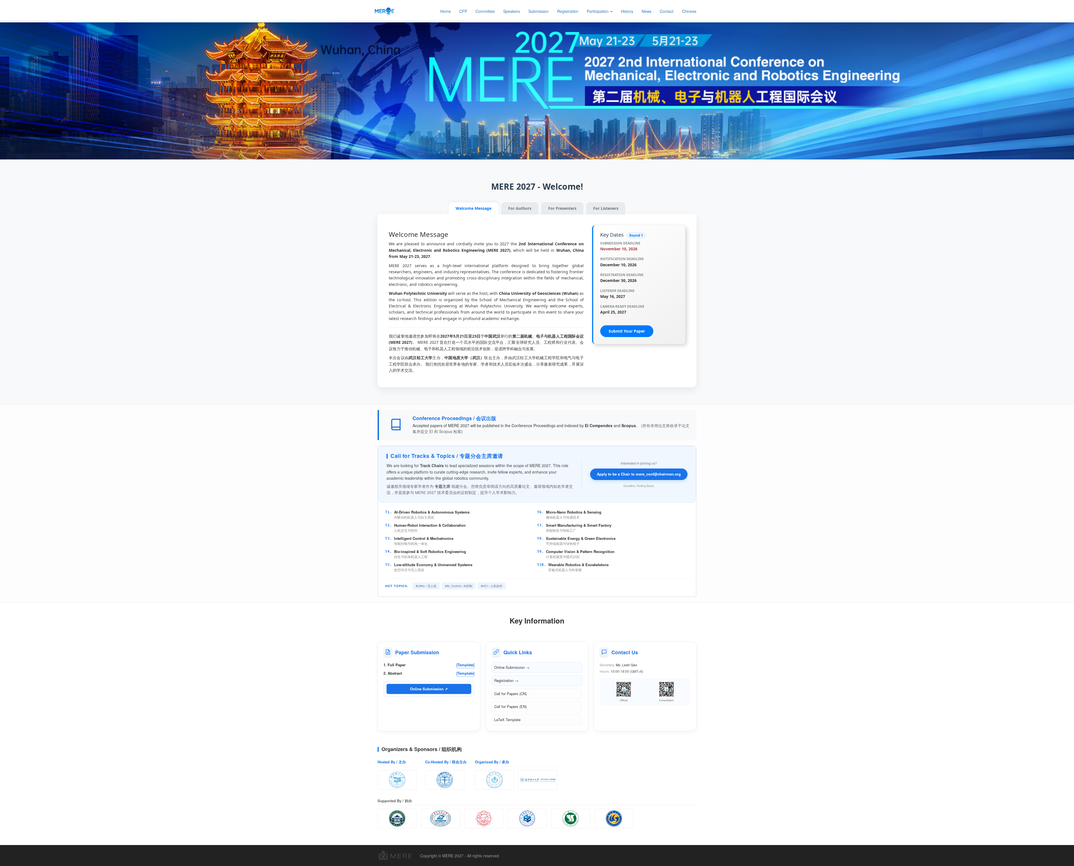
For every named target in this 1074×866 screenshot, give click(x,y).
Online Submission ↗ (429, 688)
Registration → (506, 680)
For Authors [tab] (519, 208)
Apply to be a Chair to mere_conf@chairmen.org (639, 474)
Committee (485, 11)
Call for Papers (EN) (510, 706)
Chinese (689, 11)
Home (445, 11)
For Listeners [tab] (605, 208)
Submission (538, 11)
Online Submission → (511, 667)
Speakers (511, 11)
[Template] (465, 664)
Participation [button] (598, 11)
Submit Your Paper (627, 331)
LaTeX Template (507, 719)
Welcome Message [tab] (473, 208)
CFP (463, 11)
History (627, 11)
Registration (567, 11)
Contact (666, 11)
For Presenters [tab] (562, 208)
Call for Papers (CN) (510, 693)
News (646, 11)
